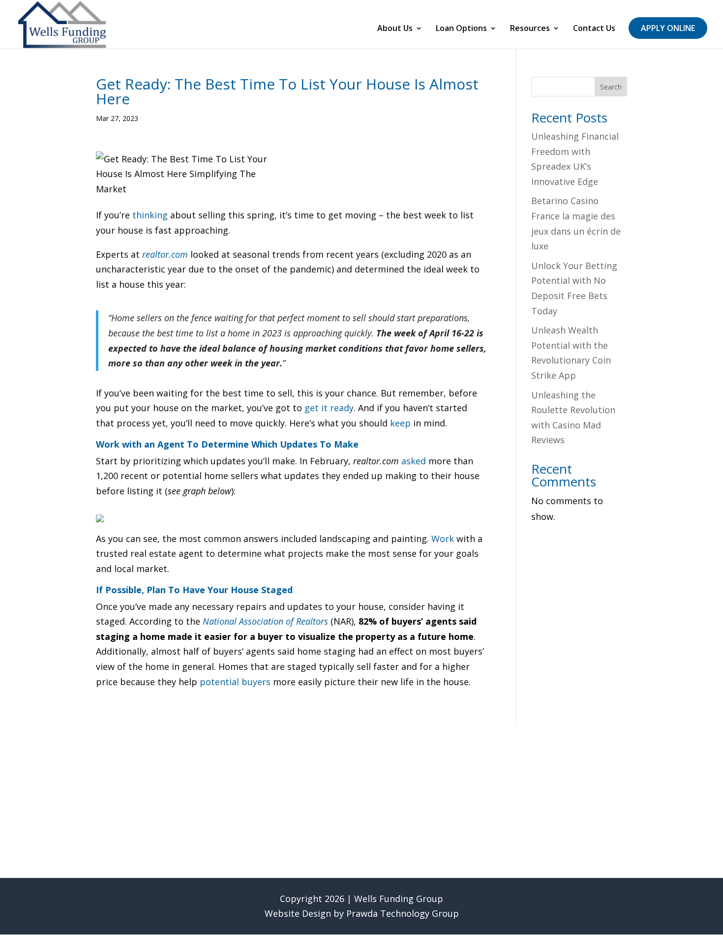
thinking (150, 215)
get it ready (329, 408)
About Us (395, 29)
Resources (530, 29)
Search (611, 86)
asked (413, 461)
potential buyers (235, 682)
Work (442, 538)
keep (400, 423)
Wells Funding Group (398, 899)
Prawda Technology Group (402, 913)
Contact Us (594, 29)
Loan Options (461, 29)
